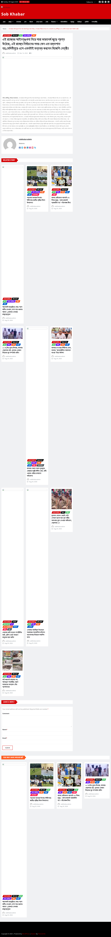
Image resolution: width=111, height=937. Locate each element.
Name (4, 730)
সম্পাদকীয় (94, 22)
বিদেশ (31, 22)
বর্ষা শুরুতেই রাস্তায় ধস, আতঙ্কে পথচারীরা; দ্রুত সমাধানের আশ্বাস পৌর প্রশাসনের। (10, 683)
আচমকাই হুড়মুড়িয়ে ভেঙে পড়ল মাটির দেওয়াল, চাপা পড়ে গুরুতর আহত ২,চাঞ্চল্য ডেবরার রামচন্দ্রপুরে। (12, 311)
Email (4, 738)
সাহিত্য (79, 22)
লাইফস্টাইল (64, 22)
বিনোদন (53, 22)
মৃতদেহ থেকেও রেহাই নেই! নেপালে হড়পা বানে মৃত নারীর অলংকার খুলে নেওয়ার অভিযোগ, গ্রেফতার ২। (62, 519)
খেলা (47, 22)
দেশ (25, 22)
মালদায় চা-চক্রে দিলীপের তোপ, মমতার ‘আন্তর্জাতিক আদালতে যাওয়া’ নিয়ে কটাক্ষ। (61, 350)
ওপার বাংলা (39, 22)
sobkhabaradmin (10, 53)
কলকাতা (18, 22)
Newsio (33, 934)
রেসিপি (87, 22)
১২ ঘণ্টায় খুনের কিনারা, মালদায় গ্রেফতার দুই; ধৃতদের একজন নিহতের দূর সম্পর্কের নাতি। (12, 350)
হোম (4, 22)
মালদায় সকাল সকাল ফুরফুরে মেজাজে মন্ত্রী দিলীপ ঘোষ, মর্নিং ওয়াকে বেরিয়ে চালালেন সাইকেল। (37, 472)
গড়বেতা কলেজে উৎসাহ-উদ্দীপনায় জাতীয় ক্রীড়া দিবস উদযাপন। (36, 200)
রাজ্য (10, 22)
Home (4, 29)
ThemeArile (41, 934)
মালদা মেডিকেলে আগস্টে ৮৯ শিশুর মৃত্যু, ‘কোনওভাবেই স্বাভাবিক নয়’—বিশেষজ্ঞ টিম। (61, 200)
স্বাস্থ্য (72, 22)
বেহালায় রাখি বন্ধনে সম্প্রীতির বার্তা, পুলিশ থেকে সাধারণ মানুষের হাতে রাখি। (12, 635)
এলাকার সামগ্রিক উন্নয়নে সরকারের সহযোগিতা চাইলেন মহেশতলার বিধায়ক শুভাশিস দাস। (36, 633)
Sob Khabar (13, 14)
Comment (5, 713)
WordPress (25, 934)
